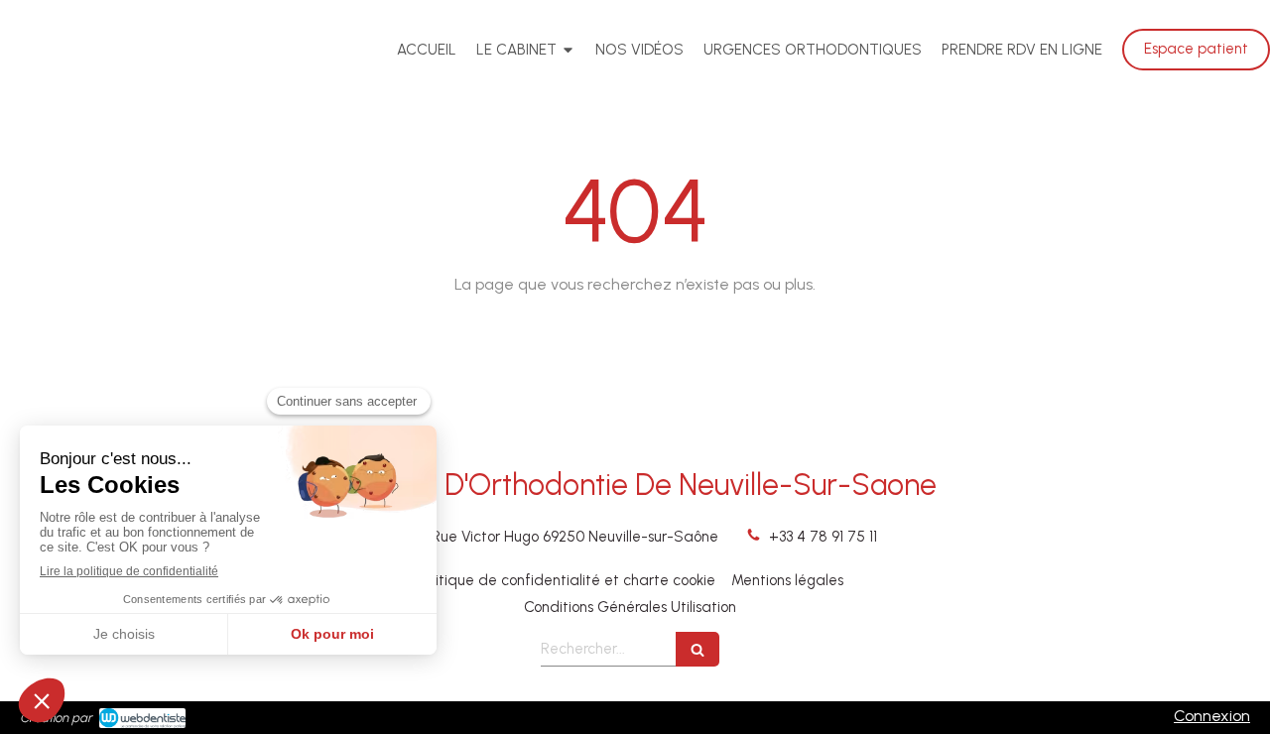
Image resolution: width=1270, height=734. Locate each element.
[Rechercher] (697, 649)
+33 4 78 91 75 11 (823, 537)
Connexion (1212, 715)
